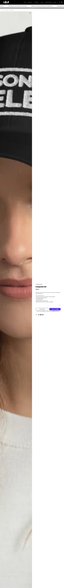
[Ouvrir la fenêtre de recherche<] (59, 2)
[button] (2, 305)
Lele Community (39, 284)
